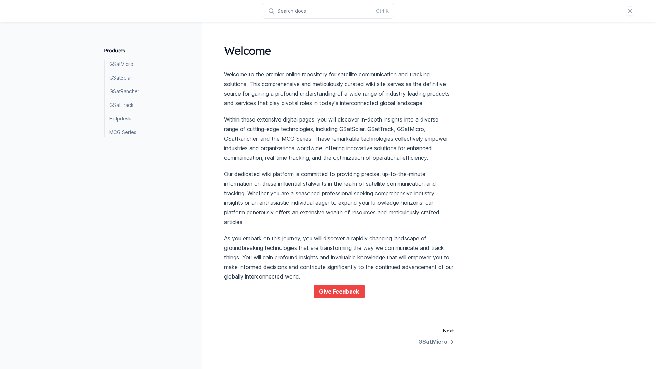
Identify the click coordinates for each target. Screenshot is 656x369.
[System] (630, 11)
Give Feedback (339, 291)
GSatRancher (124, 91)
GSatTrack (121, 105)
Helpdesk (120, 119)
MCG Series (122, 132)
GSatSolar (120, 78)
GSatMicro (121, 64)
